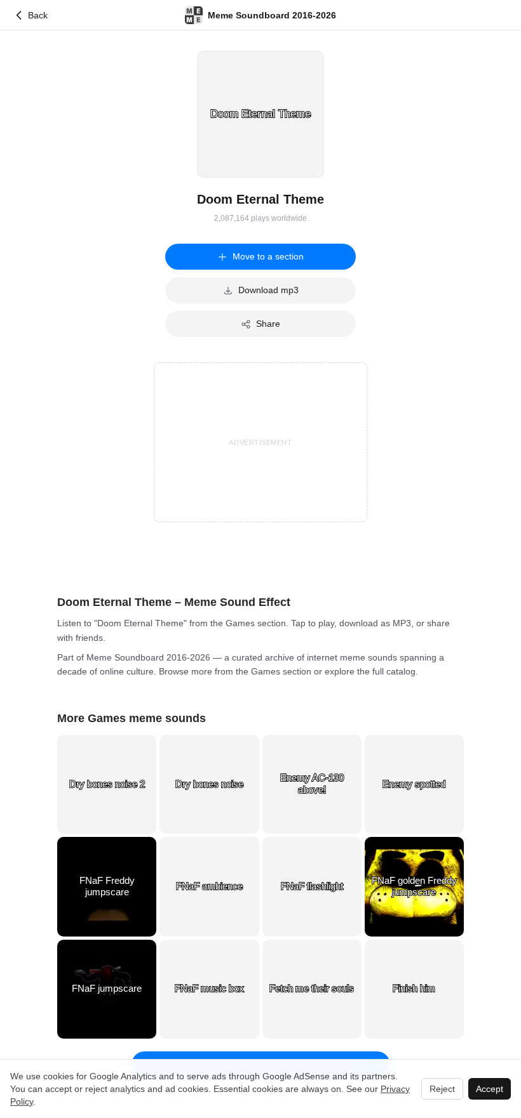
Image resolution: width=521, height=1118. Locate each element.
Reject (442, 1089)
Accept (489, 1089)
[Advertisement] (260, 442)
